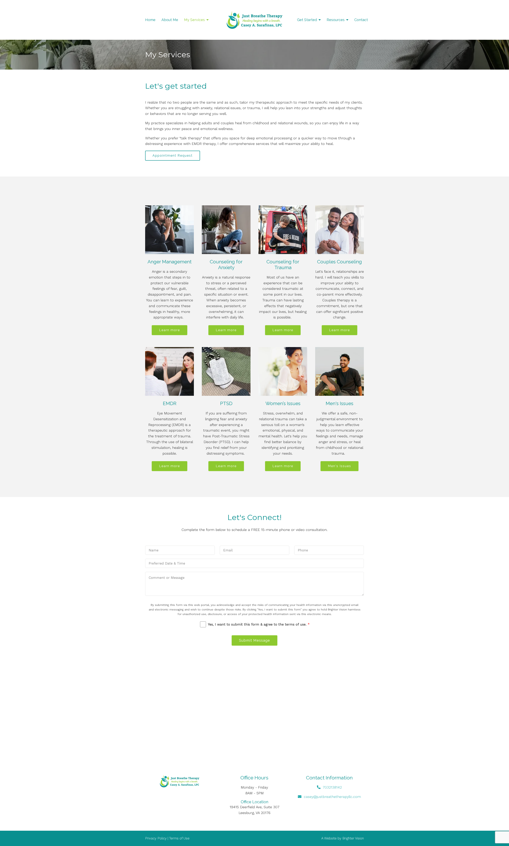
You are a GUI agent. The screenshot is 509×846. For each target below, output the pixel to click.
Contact (361, 20)
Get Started (307, 20)
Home (150, 20)
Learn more (169, 330)
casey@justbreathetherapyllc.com (332, 797)
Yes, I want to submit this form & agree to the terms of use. (259, 624)
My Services (194, 20)
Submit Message (254, 640)
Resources (336, 20)
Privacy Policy (156, 838)
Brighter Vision (353, 838)
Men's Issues (339, 466)
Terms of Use (179, 838)
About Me (169, 20)
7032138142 (332, 787)
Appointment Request (173, 155)
